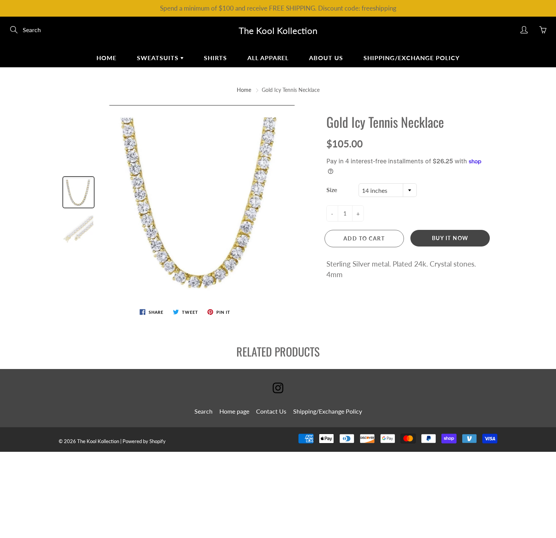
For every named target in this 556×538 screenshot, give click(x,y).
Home (106, 57)
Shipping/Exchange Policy (411, 57)
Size (331, 189)
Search (203, 411)
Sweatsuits (158, 57)
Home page (234, 411)
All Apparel (268, 57)
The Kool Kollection (278, 30)
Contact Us (271, 411)
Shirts (215, 57)
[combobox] (388, 190)
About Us (326, 57)
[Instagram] (278, 387)
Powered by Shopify (144, 441)
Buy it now (450, 238)
